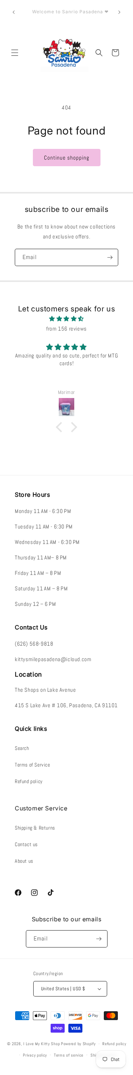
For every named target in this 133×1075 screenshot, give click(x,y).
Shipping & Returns (35, 827)
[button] (15, 53)
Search (22, 748)
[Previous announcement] (14, 12)
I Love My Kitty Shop (41, 1043)
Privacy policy (35, 1055)
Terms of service (68, 1055)
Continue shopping (66, 157)
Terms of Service (32, 764)
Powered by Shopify (78, 1043)
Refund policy (29, 781)
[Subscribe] (110, 257)
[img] (66, 319)
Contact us (26, 844)
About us (24, 861)
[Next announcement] (119, 12)
